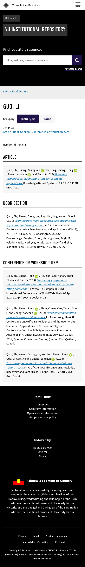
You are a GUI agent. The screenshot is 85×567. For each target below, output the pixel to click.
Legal (36, 536)
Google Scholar (42, 447)
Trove (42, 456)
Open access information (42, 413)
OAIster (42, 452)
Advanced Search (73, 69)
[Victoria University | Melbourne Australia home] (6, 5)
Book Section (21, 132)
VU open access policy (43, 417)
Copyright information (42, 409)
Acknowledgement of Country (49, 481)
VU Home (9, 18)
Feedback (60, 542)
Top (78, 563)
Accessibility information (35, 542)
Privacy (22, 536)
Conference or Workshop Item (50, 132)
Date (47, 119)
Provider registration (56, 536)
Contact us (42, 404)
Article (7, 132)
